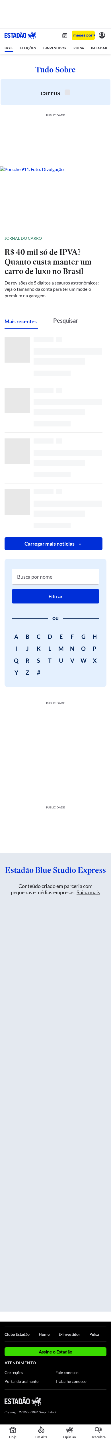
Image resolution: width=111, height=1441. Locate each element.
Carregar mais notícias (49, 543)
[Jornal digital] (64, 35)
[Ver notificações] (101, 35)
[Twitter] (83, 1401)
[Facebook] (73, 1401)
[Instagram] (94, 1401)
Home (44, 1334)
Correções (14, 1372)
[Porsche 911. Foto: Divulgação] (55, 197)
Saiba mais (88, 892)
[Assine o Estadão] (83, 35)
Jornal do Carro (23, 238)
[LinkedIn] (103, 1401)
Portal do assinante (21, 1381)
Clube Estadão (17, 1334)
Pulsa (94, 1334)
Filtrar (55, 596)
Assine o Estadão (55, 1351)
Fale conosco (67, 1372)
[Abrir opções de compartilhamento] (101, 238)
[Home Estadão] (20, 35)
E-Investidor (69, 1334)
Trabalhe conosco (71, 1381)
